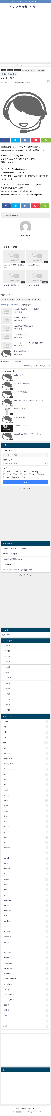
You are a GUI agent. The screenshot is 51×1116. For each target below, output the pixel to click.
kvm (25, 837)
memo (4, 70)
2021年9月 (7, 645)
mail (25, 853)
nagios (25, 863)
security (25, 931)
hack (25, 737)
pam (25, 884)
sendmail (17, 70)
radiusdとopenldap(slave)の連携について (18, 570)
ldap (25, 842)
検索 (25, 482)
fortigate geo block (9, 564)
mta (34, 70)
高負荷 (25, 1026)
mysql (25, 858)
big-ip (25, 779)
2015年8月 (7, 683)
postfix (10, 70)
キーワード (7, 450)
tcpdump (25, 952)
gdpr (25, 821)
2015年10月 (7, 678)
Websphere (25, 968)
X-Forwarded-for (25, 769)
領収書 (25, 1010)
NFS (25, 874)
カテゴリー (7, 459)
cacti (25, 790)
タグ (5, 468)
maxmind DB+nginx (10, 553)
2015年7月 (7, 688)
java (25, 832)
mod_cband (25, 758)
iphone (25, 826)
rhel (5, 74)
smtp (25, 947)
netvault (25, 869)
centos (26, 70)
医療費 (25, 1005)
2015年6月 (7, 694)
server (25, 942)
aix (25, 748)
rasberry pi (25, 910)
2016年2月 (7, 662)
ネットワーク (25, 994)
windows (25, 973)
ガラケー (25, 989)
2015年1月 (7, 710)
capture (25, 795)
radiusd (25, 1021)
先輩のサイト (7, 635)
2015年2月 (7, 704)
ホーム (18, 1108)
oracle (25, 879)
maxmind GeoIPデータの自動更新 (15, 548)
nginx (25, 1015)
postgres (25, 900)
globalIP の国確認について (12, 559)
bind (25, 785)
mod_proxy (25, 764)
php (25, 889)
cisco (25, 806)
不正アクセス (25, 1000)
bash (25, 774)
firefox (25, 816)
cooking (25, 732)
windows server (25, 979)
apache (25, 721)
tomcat (25, 958)
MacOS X (25, 848)
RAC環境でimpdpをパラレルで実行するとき (36, 366)
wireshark (25, 984)
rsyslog (25, 921)
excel (25, 811)
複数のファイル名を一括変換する (12, 361)
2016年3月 (7, 656)
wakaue (25, 235)
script (25, 926)
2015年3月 (7, 699)
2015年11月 (7, 672)
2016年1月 (7, 667)
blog (25, 727)
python (25, 905)
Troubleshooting (25, 963)
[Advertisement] (25, 36)
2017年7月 (7, 651)
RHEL (25, 916)
